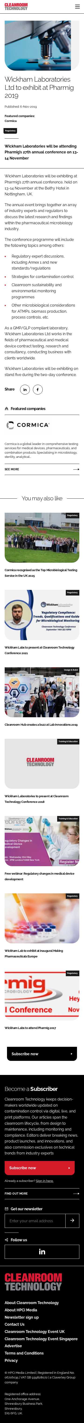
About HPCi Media (21, 1310)
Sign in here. (44, 1181)
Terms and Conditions (24, 1353)
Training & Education (68, 741)
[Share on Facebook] (38, 390)
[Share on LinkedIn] (25, 390)
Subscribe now (25, 1054)
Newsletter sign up (22, 1317)
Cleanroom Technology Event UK (35, 1331)
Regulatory (10, 130)
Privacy (11, 1360)
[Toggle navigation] (77, 6)
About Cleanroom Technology (32, 1303)
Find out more (16, 1193)
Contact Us (14, 1324)
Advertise (13, 1346)
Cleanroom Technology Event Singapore (41, 1339)
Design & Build (71, 670)
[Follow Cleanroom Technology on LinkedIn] (42, 1253)
